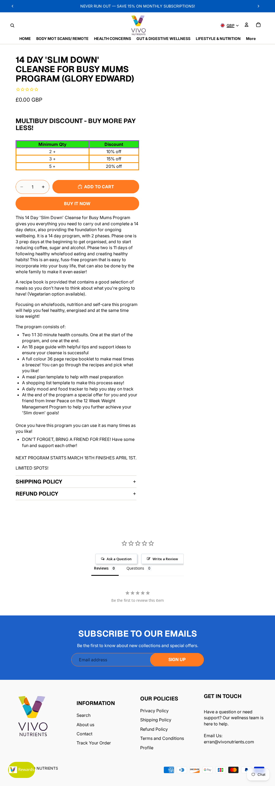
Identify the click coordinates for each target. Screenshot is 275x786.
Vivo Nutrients (42, 768)
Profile (146, 747)
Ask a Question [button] (119, 558)
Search (84, 715)
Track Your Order (94, 743)
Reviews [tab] (101, 568)
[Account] (246, 25)
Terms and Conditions (162, 738)
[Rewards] (21, 770)
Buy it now (77, 203)
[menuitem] (250, 38)
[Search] (12, 25)
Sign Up (177, 659)
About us (85, 724)
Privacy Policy (154, 710)
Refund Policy (37, 493)
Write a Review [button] (165, 558)
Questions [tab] (135, 568)
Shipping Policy (39, 481)
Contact (84, 733)
